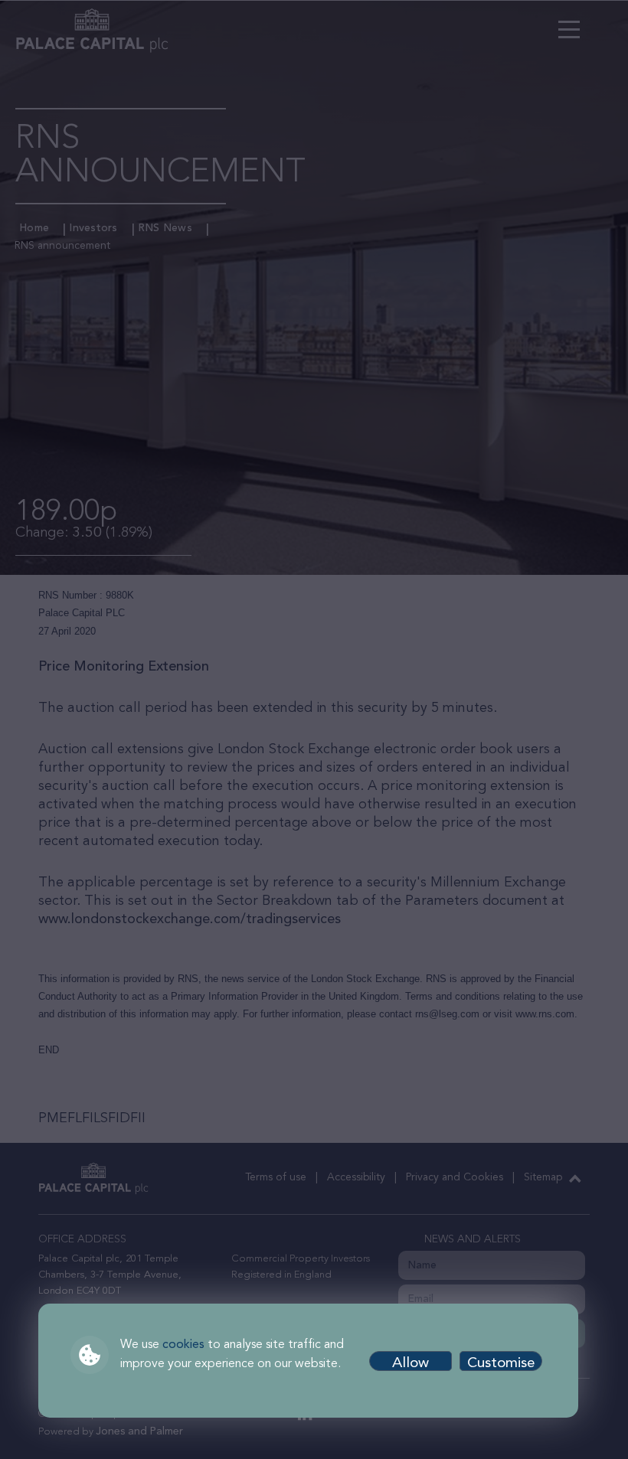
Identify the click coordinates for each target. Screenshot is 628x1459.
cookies (183, 1345)
